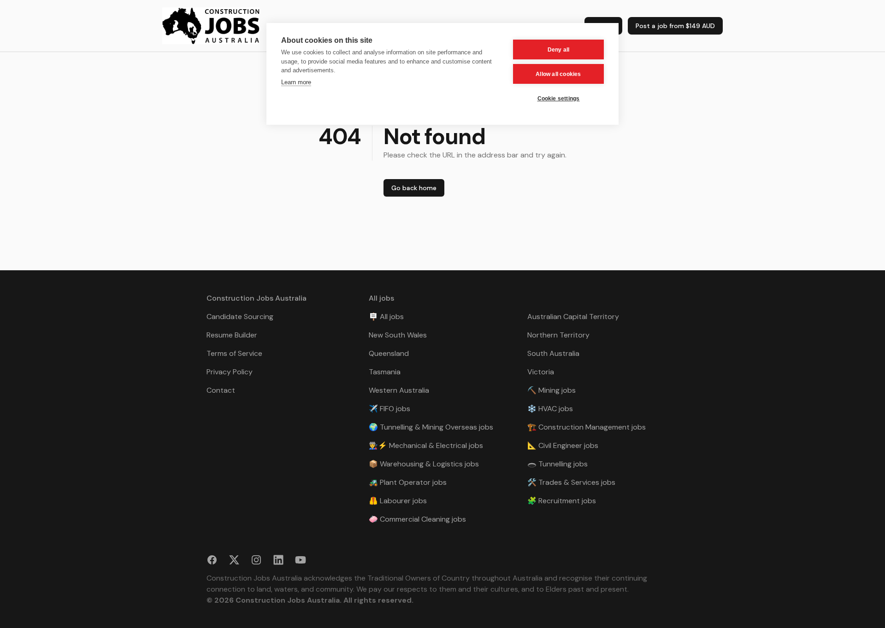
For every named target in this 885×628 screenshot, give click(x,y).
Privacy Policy (229, 372)
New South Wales (398, 335)
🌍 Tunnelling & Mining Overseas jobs (431, 427)
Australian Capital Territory (573, 316)
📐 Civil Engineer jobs (562, 445)
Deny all (559, 50)
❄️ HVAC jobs (550, 408)
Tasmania (385, 372)
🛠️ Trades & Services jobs (571, 482)
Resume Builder (231, 335)
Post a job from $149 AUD (675, 26)
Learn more (296, 82)
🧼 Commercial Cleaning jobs (417, 519)
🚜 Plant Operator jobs (408, 482)
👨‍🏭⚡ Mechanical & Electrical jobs (426, 445)
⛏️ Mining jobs (551, 390)
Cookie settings (558, 98)
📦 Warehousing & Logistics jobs (424, 464)
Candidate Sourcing (239, 316)
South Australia (553, 353)
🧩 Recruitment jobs (561, 501)
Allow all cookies (558, 74)
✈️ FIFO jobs (389, 408)
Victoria (540, 372)
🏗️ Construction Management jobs (586, 427)
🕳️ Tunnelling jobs (557, 464)
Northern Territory (558, 335)
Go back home (414, 188)
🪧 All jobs (386, 316)
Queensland (389, 353)
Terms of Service (234, 353)
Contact (220, 390)
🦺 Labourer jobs (398, 501)
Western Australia (399, 390)
